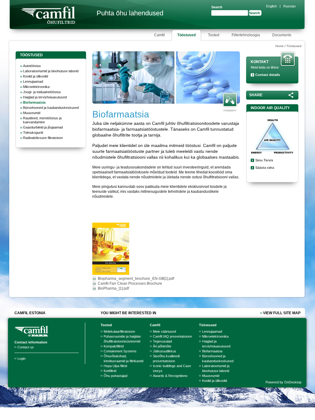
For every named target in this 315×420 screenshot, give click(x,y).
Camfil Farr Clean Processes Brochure (130, 283)
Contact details (267, 75)
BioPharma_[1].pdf (113, 288)
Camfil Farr (48, 15)
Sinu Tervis (264, 160)
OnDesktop (292, 382)
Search (216, 7)
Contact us (26, 347)
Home (279, 46)
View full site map (282, 313)
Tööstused (293, 46)
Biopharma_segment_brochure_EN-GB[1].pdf (136, 278)
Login (22, 358)
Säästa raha (264, 167)
